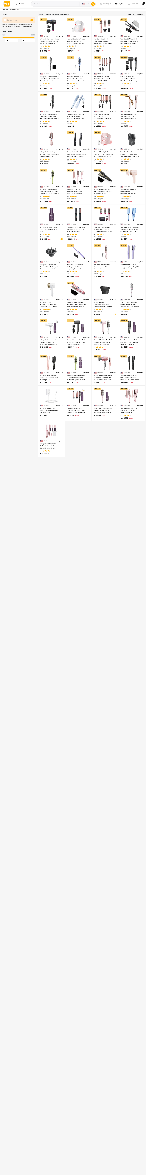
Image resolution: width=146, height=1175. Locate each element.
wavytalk (59, 36)
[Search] (93, 4)
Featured (139, 14)
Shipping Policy (27, 26)
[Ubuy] (6, 3)
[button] (106, 4)
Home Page (7, 9)
